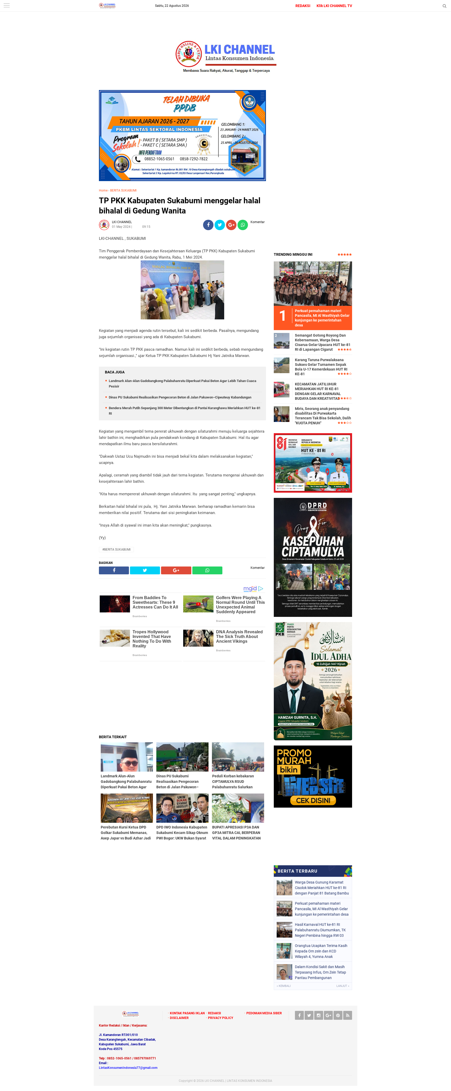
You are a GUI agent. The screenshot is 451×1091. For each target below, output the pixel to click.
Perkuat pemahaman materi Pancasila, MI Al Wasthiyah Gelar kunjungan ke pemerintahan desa (322, 908)
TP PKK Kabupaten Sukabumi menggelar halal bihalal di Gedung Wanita (179, 205)
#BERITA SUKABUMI (116, 549)
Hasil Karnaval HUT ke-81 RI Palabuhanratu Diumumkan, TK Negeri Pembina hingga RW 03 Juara (320, 930)
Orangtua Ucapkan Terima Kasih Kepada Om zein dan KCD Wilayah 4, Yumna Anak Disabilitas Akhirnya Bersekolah (321, 951)
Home (103, 190)
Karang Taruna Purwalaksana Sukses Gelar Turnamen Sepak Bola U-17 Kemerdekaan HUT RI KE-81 (321, 367)
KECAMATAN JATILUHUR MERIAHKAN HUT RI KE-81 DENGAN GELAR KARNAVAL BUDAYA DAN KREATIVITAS (318, 391)
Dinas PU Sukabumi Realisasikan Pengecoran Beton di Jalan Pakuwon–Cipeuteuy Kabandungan (180, 397)
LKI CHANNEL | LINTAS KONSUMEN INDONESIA (238, 1081)
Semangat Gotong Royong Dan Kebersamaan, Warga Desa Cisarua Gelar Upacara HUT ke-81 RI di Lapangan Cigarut (323, 342)
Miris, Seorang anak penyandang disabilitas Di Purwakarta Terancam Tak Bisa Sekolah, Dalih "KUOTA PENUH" (323, 416)
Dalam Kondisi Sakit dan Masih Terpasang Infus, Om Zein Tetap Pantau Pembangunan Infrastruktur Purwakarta (320, 972)
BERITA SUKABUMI (123, 190)
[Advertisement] (182, 697)
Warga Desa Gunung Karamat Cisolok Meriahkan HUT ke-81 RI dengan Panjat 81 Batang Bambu (322, 887)
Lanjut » (342, 986)
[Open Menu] (6, 6)
